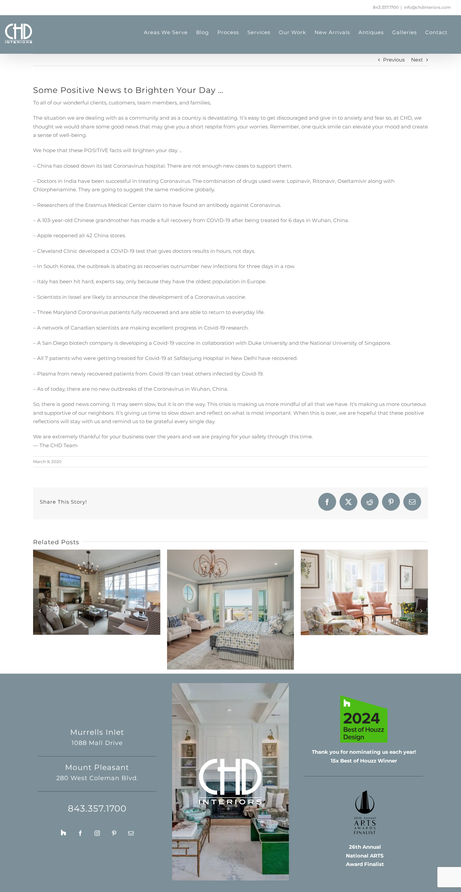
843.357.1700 (386, 7)
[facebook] (80, 833)
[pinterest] (114, 833)
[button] (40, 610)
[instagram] (97, 833)
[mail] (131, 833)
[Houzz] (63, 832)
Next (417, 59)
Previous (394, 59)
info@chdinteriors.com (427, 7)
